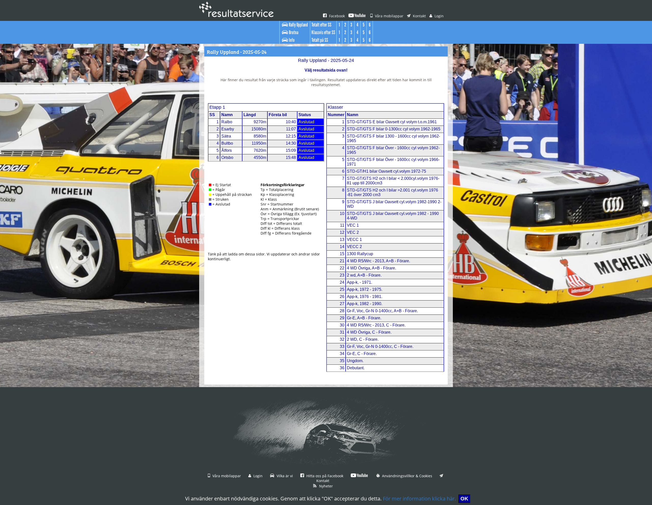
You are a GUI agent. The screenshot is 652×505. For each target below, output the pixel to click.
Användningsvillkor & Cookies (406, 475)
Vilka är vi (284, 475)
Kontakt (419, 15)
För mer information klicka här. (419, 498)
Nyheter (325, 486)
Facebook (336, 15)
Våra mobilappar (388, 15)
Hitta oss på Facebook (324, 475)
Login (438, 15)
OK (464, 498)
